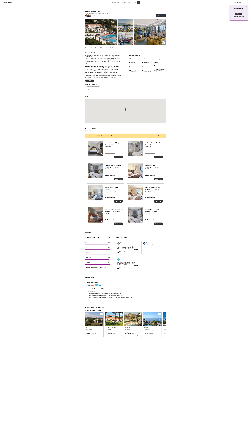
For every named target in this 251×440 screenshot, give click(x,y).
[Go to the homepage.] (7, 2)
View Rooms (161, 15)
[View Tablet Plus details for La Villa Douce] (159, 314)
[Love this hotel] (165, 48)
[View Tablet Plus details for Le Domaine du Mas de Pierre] (101, 314)
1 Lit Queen (147, 144)
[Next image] (101, 320)
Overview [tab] (87, 47)
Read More (136, 249)
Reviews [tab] (106, 47)
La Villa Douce (147, 327)
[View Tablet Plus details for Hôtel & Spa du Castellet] (121, 314)
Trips (235, 2)
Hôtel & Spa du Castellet (111, 327)
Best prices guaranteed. (90, 130)
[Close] (246, 7)
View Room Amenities (110, 153)
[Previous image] (87, 320)
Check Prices (160, 135)
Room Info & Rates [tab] (99, 47)
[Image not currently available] (95, 148)
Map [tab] (92, 47)
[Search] (138, 2)
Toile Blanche (127, 327)
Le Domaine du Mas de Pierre (92, 327)
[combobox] (116, 2)
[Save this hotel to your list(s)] (162, 48)
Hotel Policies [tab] (113, 47)
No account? (239, 16)
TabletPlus (239, 2)
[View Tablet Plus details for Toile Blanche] (140, 314)
